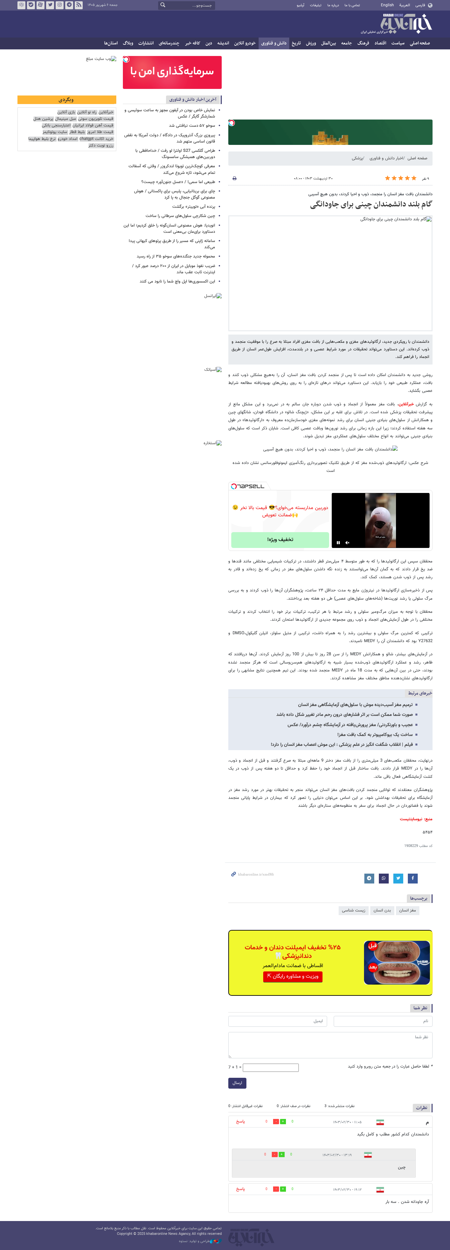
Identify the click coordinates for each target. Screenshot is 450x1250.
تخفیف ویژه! (280, 540)
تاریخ (296, 43)
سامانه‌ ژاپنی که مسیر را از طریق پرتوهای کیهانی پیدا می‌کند (172, 244)
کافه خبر (192, 43)
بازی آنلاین (66, 112)
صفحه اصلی (420, 43)
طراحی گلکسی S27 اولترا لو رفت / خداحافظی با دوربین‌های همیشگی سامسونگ (175, 154)
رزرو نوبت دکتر (100, 146)
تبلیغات (316, 5)
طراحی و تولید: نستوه (194, 1241)
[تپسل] (231, 123)
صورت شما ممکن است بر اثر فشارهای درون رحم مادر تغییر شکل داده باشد (344, 715)
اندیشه (223, 43)
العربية (404, 5)
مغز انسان (407, 910)
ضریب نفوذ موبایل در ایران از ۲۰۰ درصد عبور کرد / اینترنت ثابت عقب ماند (173, 269)
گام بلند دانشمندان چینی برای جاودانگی (371, 204)
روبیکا (21, 5)
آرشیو (300, 5)
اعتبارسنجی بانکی (56, 125)
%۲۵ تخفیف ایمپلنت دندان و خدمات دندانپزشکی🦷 (293, 952)
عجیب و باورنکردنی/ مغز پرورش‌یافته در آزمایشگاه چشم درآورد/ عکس (350, 725)
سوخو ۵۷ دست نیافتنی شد (192, 125)
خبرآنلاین (396, 24)
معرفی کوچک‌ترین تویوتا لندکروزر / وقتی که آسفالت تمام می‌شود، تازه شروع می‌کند (171, 169)
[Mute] (348, 543)
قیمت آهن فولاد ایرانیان (92, 125)
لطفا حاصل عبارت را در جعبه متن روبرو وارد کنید (390, 1067)
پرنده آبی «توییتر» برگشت (193, 207)
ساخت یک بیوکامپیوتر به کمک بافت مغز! (375, 735)
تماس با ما (352, 5)
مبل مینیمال (65, 119)
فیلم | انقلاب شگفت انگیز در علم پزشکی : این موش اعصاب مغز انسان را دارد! (342, 744)
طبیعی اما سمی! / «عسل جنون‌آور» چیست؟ (178, 182)
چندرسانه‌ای (169, 43)
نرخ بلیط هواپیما (42, 139)
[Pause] (338, 543)
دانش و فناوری (274, 43)
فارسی (420, 5)
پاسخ (240, 1121)
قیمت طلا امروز (100, 132)
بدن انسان (382, 910)
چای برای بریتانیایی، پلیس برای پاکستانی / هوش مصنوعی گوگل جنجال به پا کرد (174, 194)
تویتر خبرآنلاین (50, 5)
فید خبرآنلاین (79, 5)
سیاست (398, 43)
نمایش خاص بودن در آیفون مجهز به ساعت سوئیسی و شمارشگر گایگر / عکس (170, 113)
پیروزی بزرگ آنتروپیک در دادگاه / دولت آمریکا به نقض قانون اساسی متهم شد (169, 138)
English (387, 5)
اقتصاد (380, 43)
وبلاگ (128, 43)
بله (31, 5)
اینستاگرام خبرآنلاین (60, 5)
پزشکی (357, 158)
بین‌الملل (328, 43)
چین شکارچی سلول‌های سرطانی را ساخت (180, 216)
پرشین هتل (43, 119)
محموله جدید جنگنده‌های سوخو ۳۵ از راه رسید (176, 256)
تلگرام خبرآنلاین (69, 5)
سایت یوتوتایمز (54, 132)
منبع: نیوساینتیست (416, 819)
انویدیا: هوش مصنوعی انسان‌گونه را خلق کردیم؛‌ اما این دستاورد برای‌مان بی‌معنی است (169, 228)
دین (209, 43)
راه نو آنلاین (87, 112)
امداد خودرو (67, 139)
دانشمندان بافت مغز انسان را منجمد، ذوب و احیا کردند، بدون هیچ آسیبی (370, 194)
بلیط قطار (77, 132)
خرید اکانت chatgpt (96, 139)
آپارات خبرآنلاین (40, 5)
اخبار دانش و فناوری (386, 158)
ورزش (311, 43)
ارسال (237, 1083)
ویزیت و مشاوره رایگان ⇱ (293, 976)
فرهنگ (363, 43)
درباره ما (333, 5)
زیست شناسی (353, 910)
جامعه (346, 43)
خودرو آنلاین (245, 43)
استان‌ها (111, 43)
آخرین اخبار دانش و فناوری (192, 99)
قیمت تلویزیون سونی (95, 119)
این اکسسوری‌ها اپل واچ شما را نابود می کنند (177, 281)
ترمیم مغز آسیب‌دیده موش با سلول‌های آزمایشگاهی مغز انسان (355, 705)
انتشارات (146, 43)
